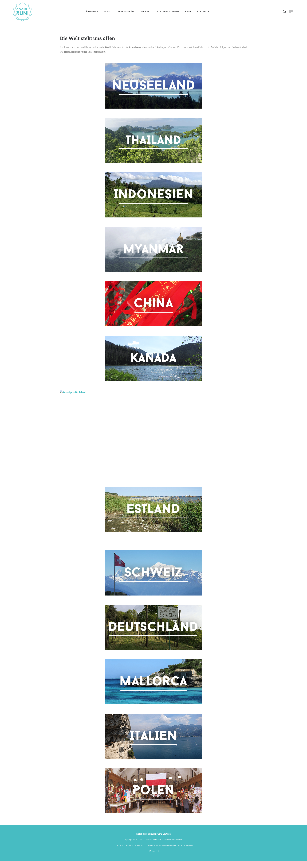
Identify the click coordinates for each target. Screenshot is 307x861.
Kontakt (116, 845)
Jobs (180, 845)
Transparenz (189, 845)
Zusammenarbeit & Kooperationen (161, 845)
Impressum (126, 845)
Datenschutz (139, 845)
